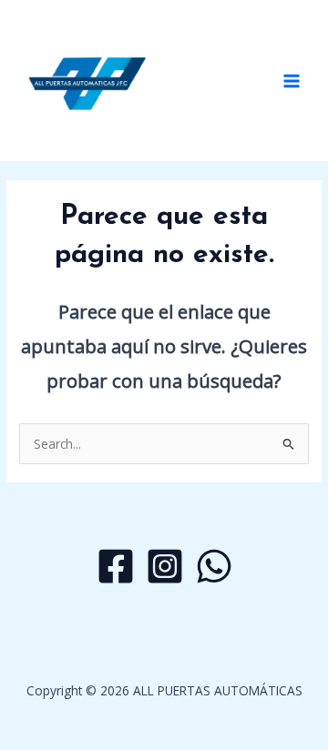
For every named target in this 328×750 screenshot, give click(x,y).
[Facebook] (116, 566)
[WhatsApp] (214, 566)
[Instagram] (165, 566)
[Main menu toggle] (292, 80)
